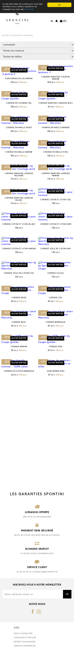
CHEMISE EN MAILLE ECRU (55, 152)
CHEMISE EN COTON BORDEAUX (19, 371)
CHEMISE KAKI (55, 347)
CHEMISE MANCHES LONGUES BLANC (19, 199)
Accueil (5, 35)
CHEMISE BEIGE (19, 298)
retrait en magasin (24, 642)
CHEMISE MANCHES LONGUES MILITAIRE (19, 175)
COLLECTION (16, 35)
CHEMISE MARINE (19, 347)
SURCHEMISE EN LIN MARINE (19, 79)
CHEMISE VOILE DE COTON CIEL (19, 273)
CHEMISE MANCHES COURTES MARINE (55, 78)
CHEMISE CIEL (55, 298)
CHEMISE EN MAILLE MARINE (19, 152)
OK (59, 4)
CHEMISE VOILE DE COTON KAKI (55, 249)
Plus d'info (29, 9)
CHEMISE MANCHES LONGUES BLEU (56, 103)
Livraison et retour (25, 638)
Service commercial (25, 646)
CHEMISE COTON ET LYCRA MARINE (19, 249)
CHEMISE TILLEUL (55, 273)
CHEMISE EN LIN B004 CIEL (19, 103)
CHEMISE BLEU (19, 322)
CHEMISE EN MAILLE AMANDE (56, 128)
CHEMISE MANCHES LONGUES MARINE (55, 175)
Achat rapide (18, 70)
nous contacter (23, 634)
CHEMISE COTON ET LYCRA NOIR (55, 224)
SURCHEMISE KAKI (56, 371)
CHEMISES (28, 35)
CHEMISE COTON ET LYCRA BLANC (18, 224)
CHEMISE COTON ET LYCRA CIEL (55, 200)
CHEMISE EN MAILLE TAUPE (19, 128)
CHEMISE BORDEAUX (56, 322)
